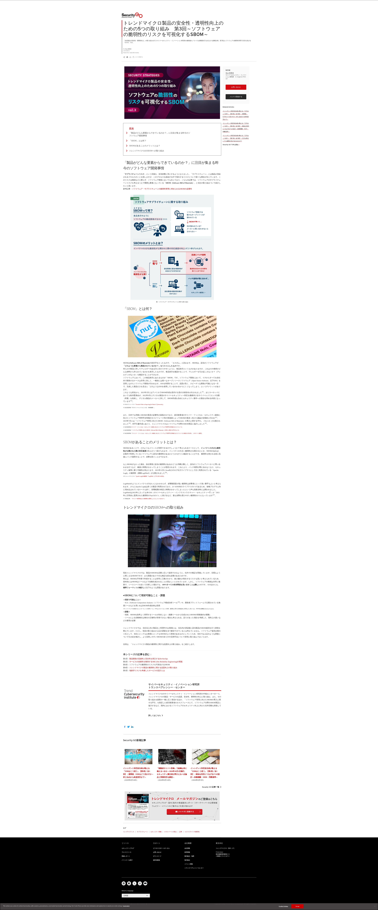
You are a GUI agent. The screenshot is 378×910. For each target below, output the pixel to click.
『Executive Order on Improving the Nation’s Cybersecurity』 (149, 404)
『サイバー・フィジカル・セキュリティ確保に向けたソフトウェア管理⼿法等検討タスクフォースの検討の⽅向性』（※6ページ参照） (167, 433)
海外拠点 (187, 860)
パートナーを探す (127, 860)
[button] (236, 88)
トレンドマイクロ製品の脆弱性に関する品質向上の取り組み (153, 668)
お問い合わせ (236, 87)
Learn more (126, 906)
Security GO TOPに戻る (230, 144)
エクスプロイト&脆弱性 (192, 832)
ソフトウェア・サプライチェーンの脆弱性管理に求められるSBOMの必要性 (162, 189)
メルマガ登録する (236, 97)
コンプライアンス (128, 832)
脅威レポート (126, 856)
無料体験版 (156, 860)
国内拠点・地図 (189, 856)
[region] (189, 906)
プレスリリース (126, 852)
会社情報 (187, 848)
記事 (180, 832)
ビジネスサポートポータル (161, 848)
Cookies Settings (283, 906)
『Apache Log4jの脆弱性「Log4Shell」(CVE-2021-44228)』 (150, 476)
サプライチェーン (142, 832)
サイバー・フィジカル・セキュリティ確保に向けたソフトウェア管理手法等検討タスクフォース (156, 427)
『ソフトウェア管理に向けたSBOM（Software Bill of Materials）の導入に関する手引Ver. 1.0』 (155, 430)
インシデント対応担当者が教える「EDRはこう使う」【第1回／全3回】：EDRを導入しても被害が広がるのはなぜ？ (236, 138)
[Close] (375, 906)
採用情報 (187, 852)
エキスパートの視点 (170, 832)
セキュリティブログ (128, 848)
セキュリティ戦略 (156, 832)
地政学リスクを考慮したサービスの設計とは (147, 671)
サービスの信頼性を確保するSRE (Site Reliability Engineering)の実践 (156, 662)
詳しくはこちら (154, 715)
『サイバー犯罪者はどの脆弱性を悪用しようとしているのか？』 (148, 498)
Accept (297, 906)
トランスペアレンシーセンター (194, 868)
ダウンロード (157, 856)
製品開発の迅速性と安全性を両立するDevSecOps (148, 659)
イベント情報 (188, 864)
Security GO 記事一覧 (210, 787)
